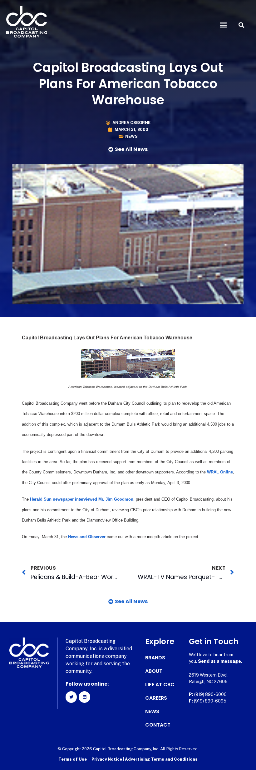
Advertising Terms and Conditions (161, 759)
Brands (155, 658)
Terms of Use (72, 759)
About (153, 671)
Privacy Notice (107, 759)
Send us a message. (220, 661)
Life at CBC (160, 685)
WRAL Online (220, 472)
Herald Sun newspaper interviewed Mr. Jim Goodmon (81, 499)
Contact (157, 725)
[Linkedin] (84, 696)
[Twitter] (71, 696)
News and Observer (87, 536)
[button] (223, 25)
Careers (156, 698)
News (131, 136)
